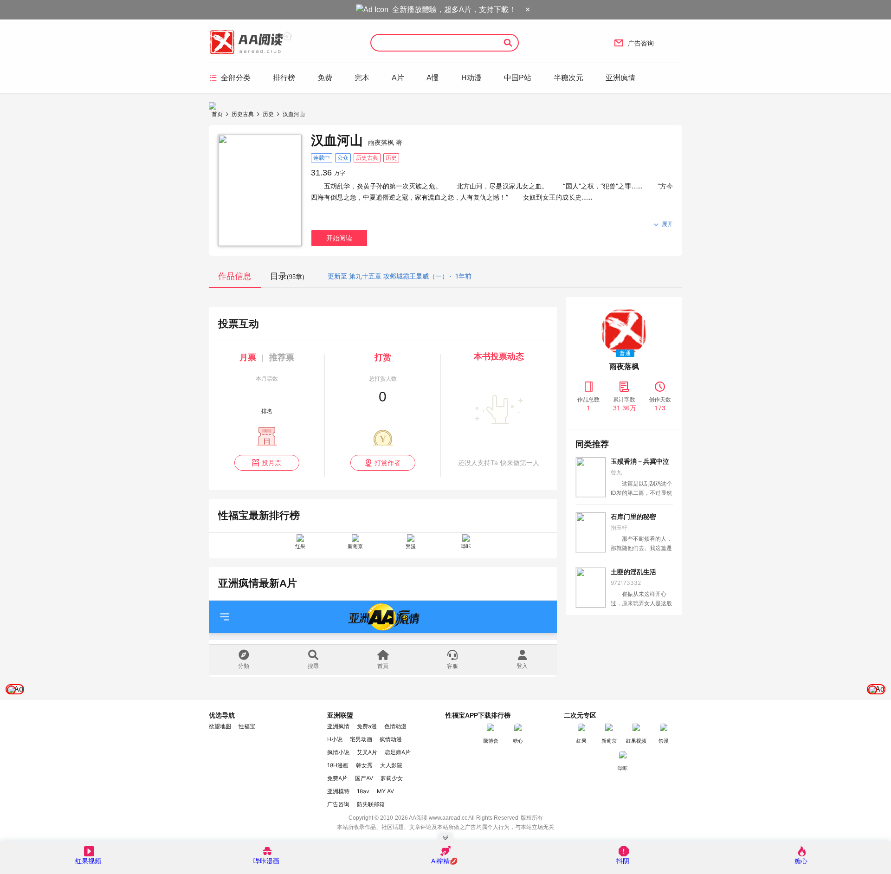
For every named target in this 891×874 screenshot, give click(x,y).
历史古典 (243, 113)
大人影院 (391, 765)
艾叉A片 (367, 752)
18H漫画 (338, 765)
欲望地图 (220, 726)
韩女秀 (364, 765)
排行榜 (284, 78)
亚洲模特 (338, 791)
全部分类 (230, 77)
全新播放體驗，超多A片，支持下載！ (454, 9)
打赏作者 (382, 462)
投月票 (266, 462)
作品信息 (235, 276)
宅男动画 (361, 739)
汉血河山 (294, 113)
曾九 (616, 472)
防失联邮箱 (371, 804)
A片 (398, 78)
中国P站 (517, 78)
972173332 (626, 582)
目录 (287, 276)
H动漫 (471, 78)
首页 (217, 113)
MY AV (385, 791)
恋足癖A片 (398, 752)
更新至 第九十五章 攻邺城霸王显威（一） (388, 276)
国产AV (364, 778)
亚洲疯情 (620, 78)
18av (363, 791)
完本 (362, 78)
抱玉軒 (619, 527)
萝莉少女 (392, 778)
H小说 (334, 739)
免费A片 (337, 778)
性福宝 (247, 726)
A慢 (432, 78)
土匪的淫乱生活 (633, 572)
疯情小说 (338, 752)
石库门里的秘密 (633, 516)
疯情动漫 (391, 739)
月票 (247, 357)
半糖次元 (568, 78)
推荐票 (281, 357)
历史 (268, 113)
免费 (324, 78)
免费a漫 (367, 726)
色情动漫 (395, 726)
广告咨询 (634, 43)
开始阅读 (339, 238)
